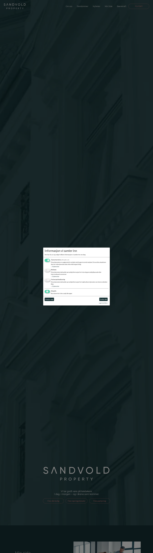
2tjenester (55, 276)
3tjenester (55, 266)
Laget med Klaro (103, 303)
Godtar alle (103, 299)
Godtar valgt (49, 299)
